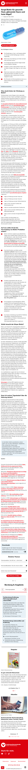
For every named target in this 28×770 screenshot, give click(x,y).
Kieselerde (15, 151)
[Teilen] (3, 24)
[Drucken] (1, 24)
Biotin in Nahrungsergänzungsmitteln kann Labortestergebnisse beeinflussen (11, 536)
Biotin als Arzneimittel (19, 174)
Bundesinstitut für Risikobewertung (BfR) (14, 243)
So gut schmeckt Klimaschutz (10, 673)
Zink (2, 151)
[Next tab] (25, 589)
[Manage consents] (25, 767)
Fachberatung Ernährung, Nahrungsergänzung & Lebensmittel (11, 598)
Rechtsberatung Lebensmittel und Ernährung (13, 621)
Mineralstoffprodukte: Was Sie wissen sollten (12, 565)
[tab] (9, 736)
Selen (7, 151)
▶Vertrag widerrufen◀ (14, 765)
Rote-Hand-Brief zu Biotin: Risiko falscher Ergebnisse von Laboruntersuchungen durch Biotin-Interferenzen (14, 531)
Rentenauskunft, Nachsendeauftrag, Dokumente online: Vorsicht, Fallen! (12, 718)
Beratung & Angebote (8, 45)
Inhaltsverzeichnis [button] (6, 86)
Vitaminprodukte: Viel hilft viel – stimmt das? (11, 560)
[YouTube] (2, 753)
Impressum (13, 761)
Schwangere (4, 382)
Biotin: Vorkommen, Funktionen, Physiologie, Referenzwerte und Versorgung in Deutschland (12, 488)
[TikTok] (9, 753)
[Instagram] (5, 753)
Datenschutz (6, 761)
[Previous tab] (2, 589)
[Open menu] (2, 767)
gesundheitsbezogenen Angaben (18, 192)
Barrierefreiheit (21, 761)
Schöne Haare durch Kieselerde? (8, 571)
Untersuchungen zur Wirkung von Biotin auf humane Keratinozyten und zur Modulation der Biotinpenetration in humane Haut (14, 499)
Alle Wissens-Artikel (13, 576)
